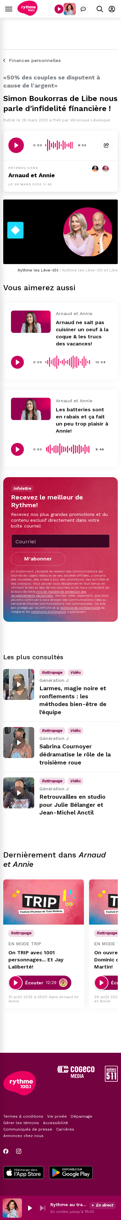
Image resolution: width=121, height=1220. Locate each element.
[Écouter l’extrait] (16, 145)
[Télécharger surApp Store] (23, 1173)
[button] (29, 1208)
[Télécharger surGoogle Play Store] (71, 1173)
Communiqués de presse (27, 1129)
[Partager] (106, 145)
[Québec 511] (111, 1080)
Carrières (65, 1129)
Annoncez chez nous (23, 1135)
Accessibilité (55, 1123)
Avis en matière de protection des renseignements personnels (48, 593)
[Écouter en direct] (59, 9)
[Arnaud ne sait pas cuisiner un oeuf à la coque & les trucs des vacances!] (31, 322)
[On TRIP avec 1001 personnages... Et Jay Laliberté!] (43, 902)
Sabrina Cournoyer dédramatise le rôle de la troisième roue (75, 754)
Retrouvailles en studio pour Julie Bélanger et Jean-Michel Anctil (72, 804)
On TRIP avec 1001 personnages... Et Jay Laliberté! (36, 959)
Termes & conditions (23, 1116)
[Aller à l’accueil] (27, 14)
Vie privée (57, 1116)
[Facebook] (5, 1151)
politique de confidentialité (80, 608)
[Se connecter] (112, 9)
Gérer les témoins (21, 1123)
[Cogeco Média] (76, 1076)
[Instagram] (18, 1151)
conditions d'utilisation (48, 611)
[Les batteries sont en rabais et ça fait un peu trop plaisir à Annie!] (31, 409)
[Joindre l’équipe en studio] (83, 9)
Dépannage (81, 1116)
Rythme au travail (68, 1204)
